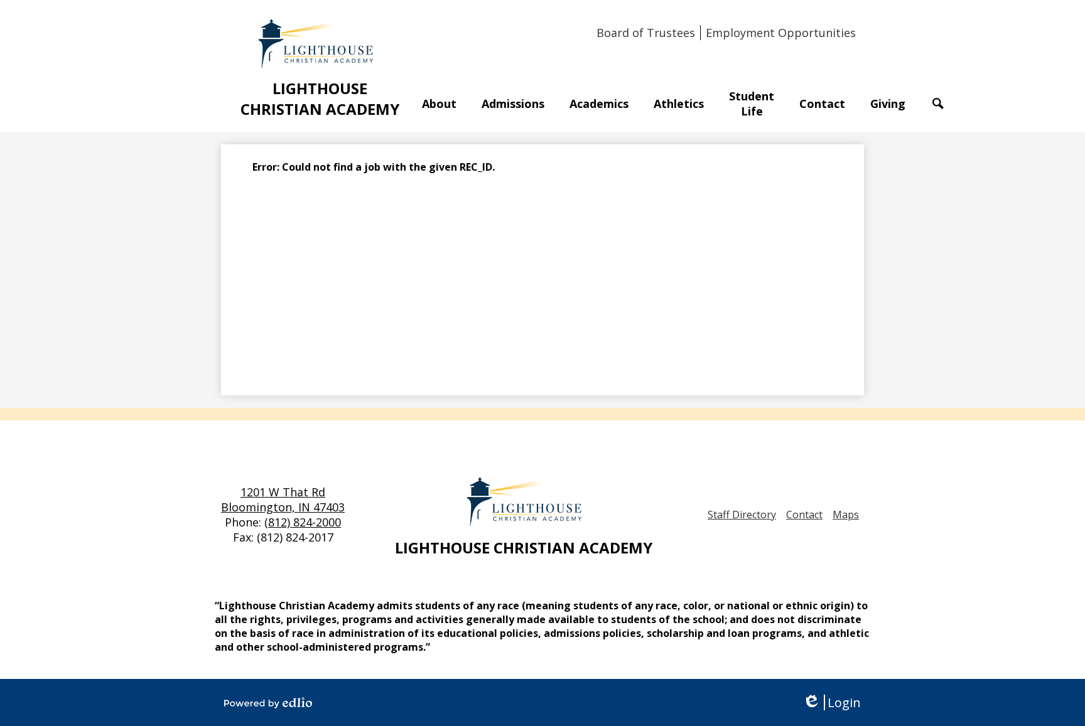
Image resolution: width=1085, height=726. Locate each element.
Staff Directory (742, 514)
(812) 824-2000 (302, 522)
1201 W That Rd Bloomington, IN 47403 (283, 499)
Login (831, 702)
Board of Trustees (645, 32)
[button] (439, 103)
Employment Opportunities (781, 32)
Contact (804, 514)
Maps (846, 514)
